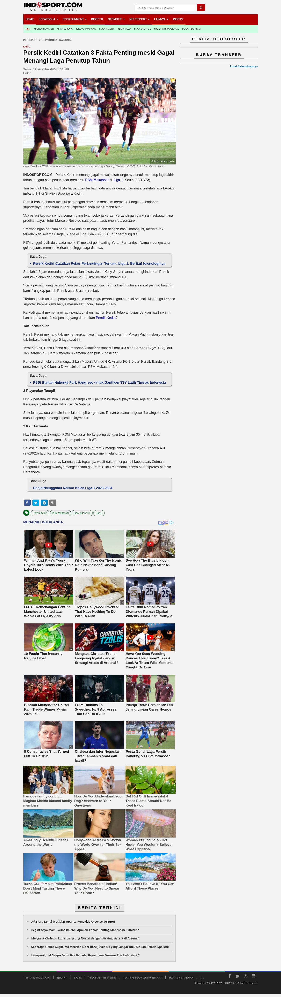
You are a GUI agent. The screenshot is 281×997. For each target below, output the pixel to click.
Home (30, 19)
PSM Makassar (97, 180)
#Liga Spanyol (142, 28)
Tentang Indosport (37, 977)
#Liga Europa (64, 28)
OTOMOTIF (115, 19)
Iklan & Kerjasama (181, 977)
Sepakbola (47, 19)
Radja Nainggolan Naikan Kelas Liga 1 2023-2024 (72, 488)
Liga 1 (118, 180)
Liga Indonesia (82, 513)
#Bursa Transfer (44, 28)
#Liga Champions (86, 28)
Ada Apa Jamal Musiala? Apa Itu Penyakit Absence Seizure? (73, 921)
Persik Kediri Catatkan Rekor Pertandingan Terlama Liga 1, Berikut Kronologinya (99, 263)
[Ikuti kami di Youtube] (253, 977)
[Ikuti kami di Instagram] (245, 977)
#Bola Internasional (166, 28)
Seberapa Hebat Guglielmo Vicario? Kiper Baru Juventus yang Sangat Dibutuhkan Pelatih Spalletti (100, 947)
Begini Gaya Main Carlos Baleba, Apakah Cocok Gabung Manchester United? (85, 930)
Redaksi (62, 977)
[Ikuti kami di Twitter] (237, 977)
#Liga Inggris (107, 28)
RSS (202, 977)
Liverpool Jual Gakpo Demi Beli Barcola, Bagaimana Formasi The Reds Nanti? (85, 955)
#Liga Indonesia (191, 28)
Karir (78, 977)
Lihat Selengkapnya (244, 66)
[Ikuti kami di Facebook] (229, 977)
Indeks (178, 19)
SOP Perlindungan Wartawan (142, 977)
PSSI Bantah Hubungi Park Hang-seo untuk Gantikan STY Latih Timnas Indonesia (99, 382)
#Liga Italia (124, 28)
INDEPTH (97, 19)
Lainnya (160, 19)
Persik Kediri (106, 318)
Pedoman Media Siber (102, 977)
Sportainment (73, 19)
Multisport (138, 19)
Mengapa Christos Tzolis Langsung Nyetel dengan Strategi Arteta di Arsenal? (85, 938)
